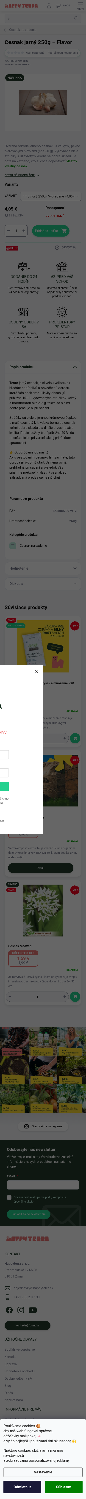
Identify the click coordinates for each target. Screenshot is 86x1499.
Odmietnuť (22, 1487)
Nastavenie (43, 1472)
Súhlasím (63, 1487)
